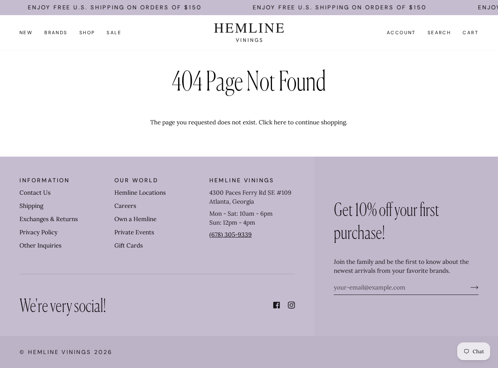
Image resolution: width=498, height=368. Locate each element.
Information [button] (44, 180)
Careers (125, 205)
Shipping (31, 205)
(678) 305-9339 (230, 234)
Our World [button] (136, 180)
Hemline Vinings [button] (241, 180)
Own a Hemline (135, 219)
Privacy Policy (38, 232)
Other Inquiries (40, 245)
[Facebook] (276, 305)
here (280, 122)
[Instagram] (291, 305)
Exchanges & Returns (48, 219)
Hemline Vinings (59, 352)
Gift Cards (128, 245)
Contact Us (35, 192)
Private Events (134, 232)
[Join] (468, 287)
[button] (56, 32)
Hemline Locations (140, 192)
